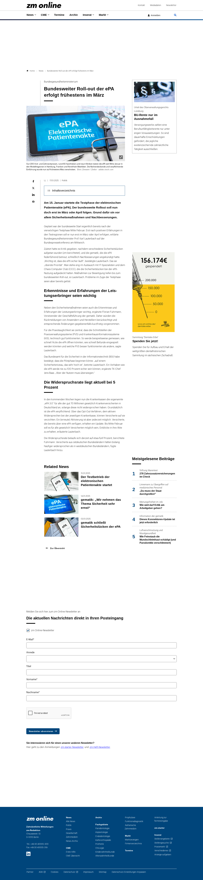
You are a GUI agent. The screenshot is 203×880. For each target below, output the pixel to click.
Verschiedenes (161, 851)
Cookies (54, 872)
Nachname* (33, 692)
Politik (68, 825)
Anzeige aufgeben (162, 855)
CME (44, 14)
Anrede (30, 652)
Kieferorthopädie (103, 840)
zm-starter (159, 828)
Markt (102, 14)
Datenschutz (69, 872)
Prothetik (99, 844)
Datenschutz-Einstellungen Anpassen (129, 872)
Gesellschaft (71, 833)
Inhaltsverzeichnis (63, 190)
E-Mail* (30, 639)
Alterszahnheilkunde (104, 856)
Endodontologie (102, 836)
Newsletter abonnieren (41, 731)
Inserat (87, 14)
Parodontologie (102, 828)
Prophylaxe (130, 818)
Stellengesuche (161, 843)
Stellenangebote (162, 839)
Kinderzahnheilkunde (105, 852)
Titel (28, 666)
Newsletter (171, 5)
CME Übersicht (73, 856)
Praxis (68, 829)
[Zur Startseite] (44, 5)
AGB (41, 872)
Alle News (70, 821)
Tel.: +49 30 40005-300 (37, 844)
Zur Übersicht (57, 548)
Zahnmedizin (72, 837)
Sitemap (102, 872)
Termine (59, 14)
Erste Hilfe (70, 852)
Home (32, 71)
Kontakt (141, 5)
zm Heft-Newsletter (100, 747)
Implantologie (101, 832)
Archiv (73, 14)
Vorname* (31, 679)
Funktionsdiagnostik (134, 821)
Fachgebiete (101, 824)
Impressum (88, 872)
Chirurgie (99, 848)
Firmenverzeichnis (133, 844)
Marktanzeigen (132, 840)
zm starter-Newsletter (72, 747)
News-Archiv (72, 841)
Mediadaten (155, 5)
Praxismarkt (159, 847)
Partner (30, 872)
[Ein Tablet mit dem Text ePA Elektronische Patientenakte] (120, 157)
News (30, 14)
